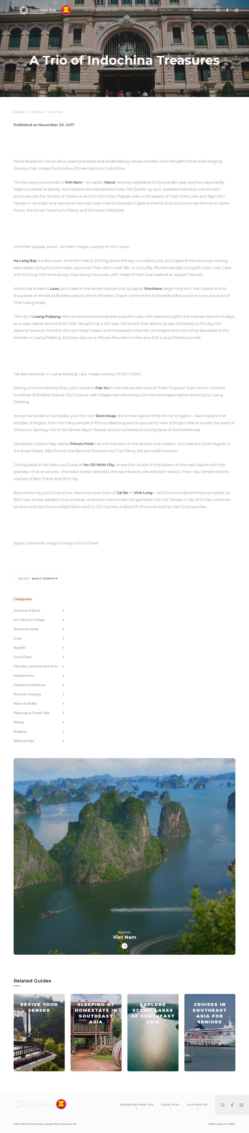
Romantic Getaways (27, 694)
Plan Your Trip (162, 10)
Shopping (20, 731)
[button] (37, 578)
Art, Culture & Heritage (29, 620)
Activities (55, 112)
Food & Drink (22, 657)
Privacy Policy (35, 1124)
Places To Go (135, 10)
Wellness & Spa (24, 741)
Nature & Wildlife (25, 703)
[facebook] (227, 10)
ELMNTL (231, 1124)
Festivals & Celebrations (30, 685)
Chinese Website (190, 10)
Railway (19, 722)
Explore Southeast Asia (101, 10)
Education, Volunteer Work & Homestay (39, 666)
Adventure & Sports (27, 610)
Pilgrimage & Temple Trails (31, 713)
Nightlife (19, 648)
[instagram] (236, 10)
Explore (19, 112)
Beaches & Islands (26, 629)
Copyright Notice (52, 1124)
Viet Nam (37, 112)
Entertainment (24, 675)
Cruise (18, 638)
